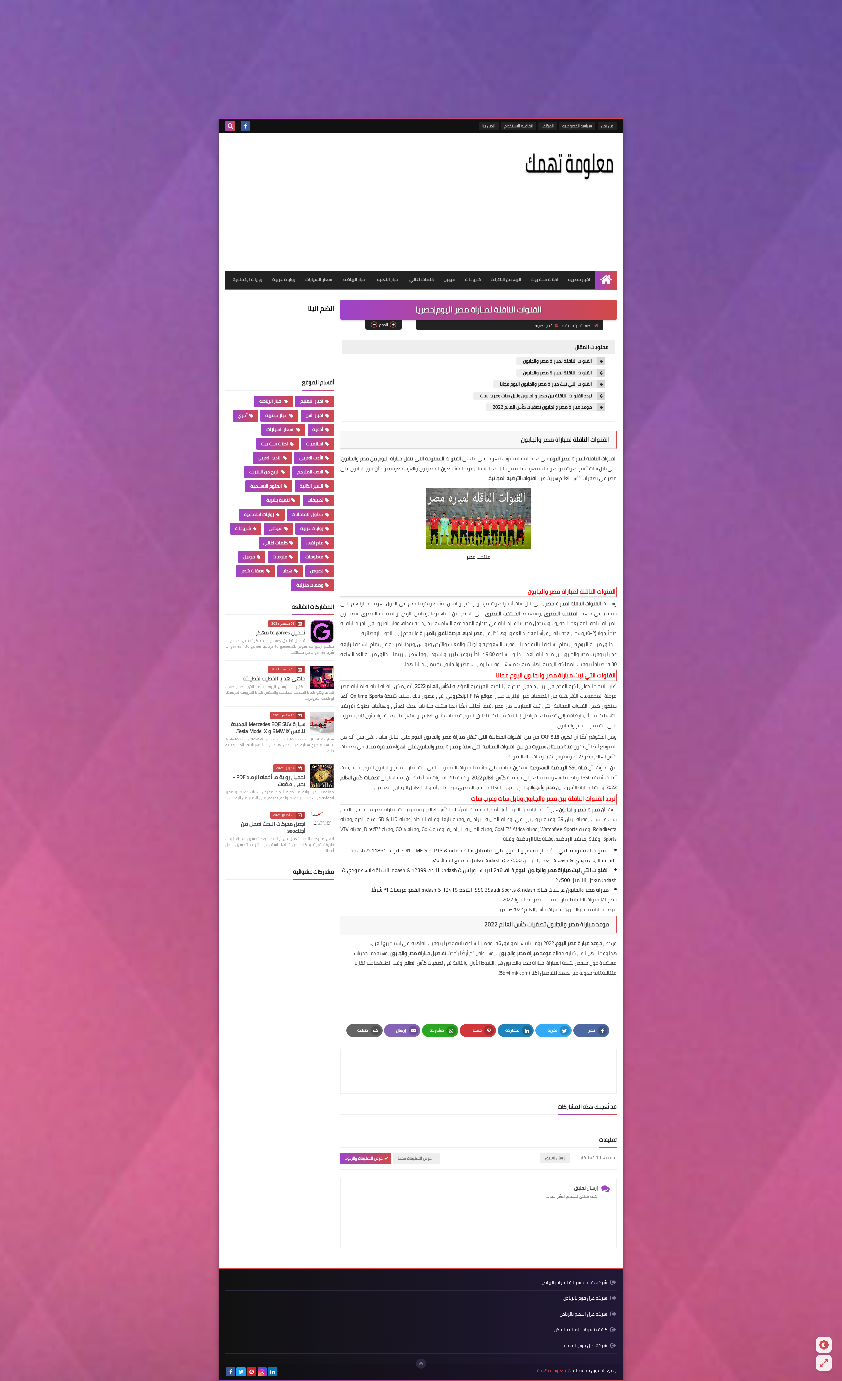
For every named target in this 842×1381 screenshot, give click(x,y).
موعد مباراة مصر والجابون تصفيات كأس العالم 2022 (542, 407)
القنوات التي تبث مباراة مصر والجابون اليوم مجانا (546, 384)
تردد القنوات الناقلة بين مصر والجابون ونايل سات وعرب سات (536, 396)
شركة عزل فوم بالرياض (585, 1298)
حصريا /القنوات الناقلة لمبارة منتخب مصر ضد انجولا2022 (560, 899)
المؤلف (548, 126)
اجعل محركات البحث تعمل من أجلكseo (273, 827)
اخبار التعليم (388, 279)
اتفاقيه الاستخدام (518, 126)
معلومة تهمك (551, 1370)
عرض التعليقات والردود (364, 1158)
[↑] (421, 1364)
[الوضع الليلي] (824, 1345)
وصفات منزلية (309, 585)
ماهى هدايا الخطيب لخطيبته (274, 678)
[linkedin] (272, 1371)
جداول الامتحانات (307, 514)
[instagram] (262, 1371)
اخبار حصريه (579, 279)
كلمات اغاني (421, 279)
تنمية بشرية (278, 500)
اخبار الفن (314, 415)
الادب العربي (270, 457)
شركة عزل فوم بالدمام (585, 1345)
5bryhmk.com (514, 973)
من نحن (607, 126)
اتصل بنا (488, 126)
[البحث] (230, 126)
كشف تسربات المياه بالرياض (580, 1329)
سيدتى (276, 528)
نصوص (316, 571)
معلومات (314, 556)
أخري (243, 415)
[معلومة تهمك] (569, 164)
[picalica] (283, 1371)
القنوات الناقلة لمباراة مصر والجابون (557, 361)
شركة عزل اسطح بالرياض (583, 1314)
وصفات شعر (252, 571)
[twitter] (241, 1371)
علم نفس (314, 542)
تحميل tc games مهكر (280, 632)
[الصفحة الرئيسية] (606, 280)
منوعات (280, 556)
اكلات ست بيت (544, 279)
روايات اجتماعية (247, 279)
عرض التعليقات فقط (415, 1158)
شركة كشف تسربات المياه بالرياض (574, 1283)
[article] (413, 1071)
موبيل (449, 279)
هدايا (287, 571)
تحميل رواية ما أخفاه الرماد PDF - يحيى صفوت (269, 780)
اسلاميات (314, 443)
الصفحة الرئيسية (578, 325)
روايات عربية (283, 279)
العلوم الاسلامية (266, 486)
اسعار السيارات (319, 279)
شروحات (473, 279)
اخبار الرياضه (355, 279)
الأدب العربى (311, 457)
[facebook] (245, 126)
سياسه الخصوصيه (577, 126)
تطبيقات (315, 500)
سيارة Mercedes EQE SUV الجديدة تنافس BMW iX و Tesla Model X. (268, 727)
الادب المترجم (310, 472)
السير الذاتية (311, 486)
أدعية (317, 429)
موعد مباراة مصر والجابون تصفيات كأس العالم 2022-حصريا (557, 909)
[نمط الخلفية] (824, 1363)
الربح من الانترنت (506, 279)
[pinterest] (251, 1371)
